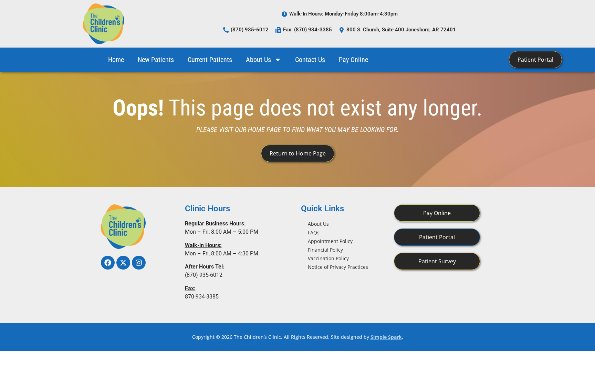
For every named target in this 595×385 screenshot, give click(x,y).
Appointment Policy (330, 241)
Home (116, 59)
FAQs (314, 232)
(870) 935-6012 (250, 30)
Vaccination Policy (328, 258)
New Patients (156, 59)
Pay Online (353, 59)
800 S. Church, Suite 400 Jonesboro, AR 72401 (401, 30)
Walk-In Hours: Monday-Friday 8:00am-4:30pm (343, 14)
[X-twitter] (123, 263)
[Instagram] (139, 263)
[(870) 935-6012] (226, 30)
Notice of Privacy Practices (338, 267)
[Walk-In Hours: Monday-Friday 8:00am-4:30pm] (284, 14)
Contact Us (310, 59)
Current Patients (210, 59)
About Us (258, 59)
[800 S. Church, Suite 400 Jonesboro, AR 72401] (341, 30)
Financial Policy (325, 249)
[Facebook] (108, 263)
